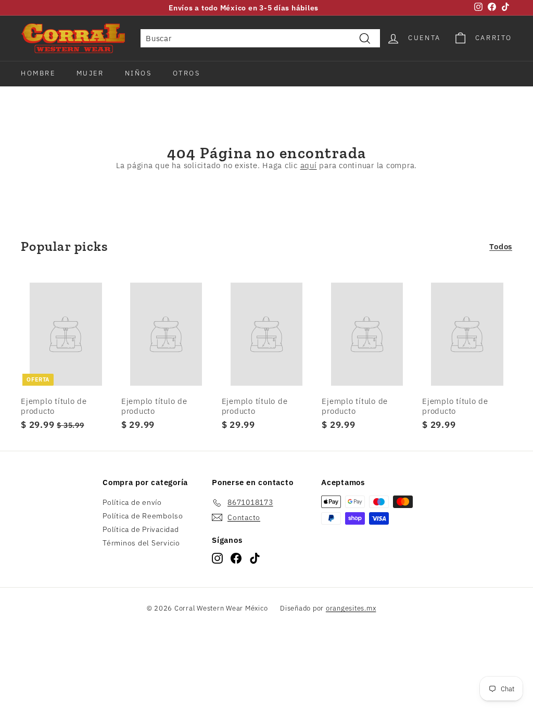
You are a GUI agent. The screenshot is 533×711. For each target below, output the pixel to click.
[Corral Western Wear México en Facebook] (236, 558)
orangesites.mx (351, 608)
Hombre (38, 73)
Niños (138, 73)
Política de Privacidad (141, 529)
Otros (186, 73)
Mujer (90, 73)
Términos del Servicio (141, 543)
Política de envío (132, 502)
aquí (308, 165)
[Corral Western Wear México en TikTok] (254, 558)
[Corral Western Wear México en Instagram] (217, 558)
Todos (500, 246)
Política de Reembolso (143, 515)
